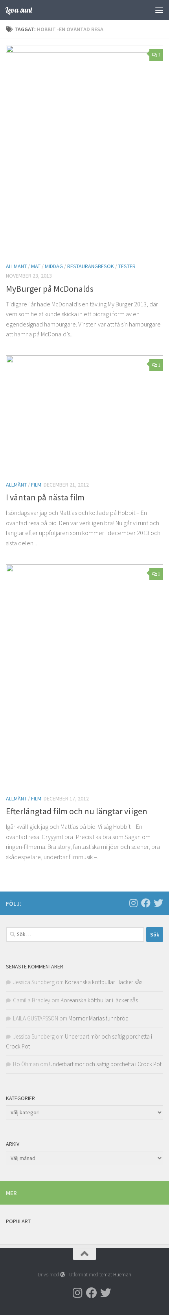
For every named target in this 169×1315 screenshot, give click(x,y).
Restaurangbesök (90, 266)
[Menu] (159, 10)
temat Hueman (115, 1274)
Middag (54, 266)
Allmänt (16, 266)
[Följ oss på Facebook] (146, 903)
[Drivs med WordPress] (62, 1274)
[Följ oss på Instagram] (133, 903)
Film (36, 484)
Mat (35, 266)
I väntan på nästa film (45, 497)
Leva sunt (18, 10)
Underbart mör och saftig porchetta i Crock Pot (105, 1064)
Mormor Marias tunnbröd (98, 1018)
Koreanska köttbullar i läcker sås (103, 982)
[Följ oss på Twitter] (158, 903)
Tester (127, 266)
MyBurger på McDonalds (50, 288)
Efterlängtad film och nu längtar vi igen (76, 811)
